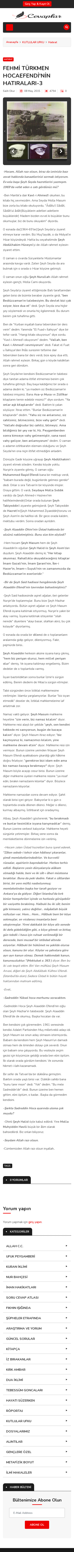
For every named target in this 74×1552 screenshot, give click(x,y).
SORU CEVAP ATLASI (22, 1262)
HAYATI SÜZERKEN (20, 1365)
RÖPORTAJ (14, 1375)
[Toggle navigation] (9, 27)
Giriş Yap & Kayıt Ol (37, 4)
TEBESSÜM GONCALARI (24, 1355)
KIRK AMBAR (15, 1334)
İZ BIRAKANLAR (18, 1324)
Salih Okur (9, 91)
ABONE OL (37, 1489)
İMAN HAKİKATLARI (21, 1252)
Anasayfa (12, 42)
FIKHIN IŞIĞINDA (18, 1272)
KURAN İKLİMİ (16, 1231)
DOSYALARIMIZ (18, 1396)
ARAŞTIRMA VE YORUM (24, 1293)
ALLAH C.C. (14, 1211)
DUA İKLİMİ (14, 1344)
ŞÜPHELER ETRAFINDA (23, 1283)
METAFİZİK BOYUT (20, 1427)
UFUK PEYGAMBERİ (20, 1221)
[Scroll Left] (13, 116)
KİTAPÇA (13, 1314)
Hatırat (52, 42)
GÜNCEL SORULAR (20, 1303)
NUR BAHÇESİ (17, 1241)
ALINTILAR (14, 1406)
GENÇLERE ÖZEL (18, 1416)
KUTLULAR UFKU (33, 42)
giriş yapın (35, 1187)
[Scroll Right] (61, 116)
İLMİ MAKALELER (19, 1437)
